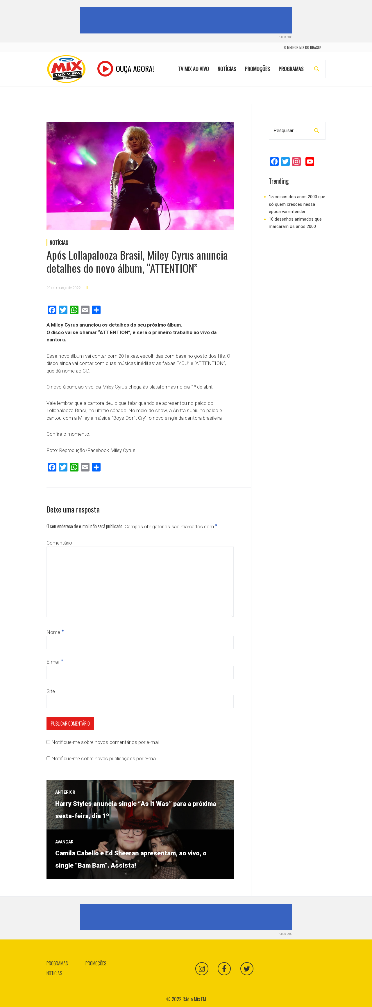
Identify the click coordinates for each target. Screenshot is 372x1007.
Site (50, 691)
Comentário (59, 543)
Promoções (257, 68)
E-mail (54, 662)
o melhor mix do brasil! (302, 47)
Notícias (227, 68)
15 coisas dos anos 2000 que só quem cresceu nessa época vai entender (297, 204)
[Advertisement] (187, 20)
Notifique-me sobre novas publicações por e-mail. (104, 758)
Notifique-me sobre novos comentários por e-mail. (105, 742)
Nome (55, 632)
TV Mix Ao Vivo (193, 68)
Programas (291, 68)
